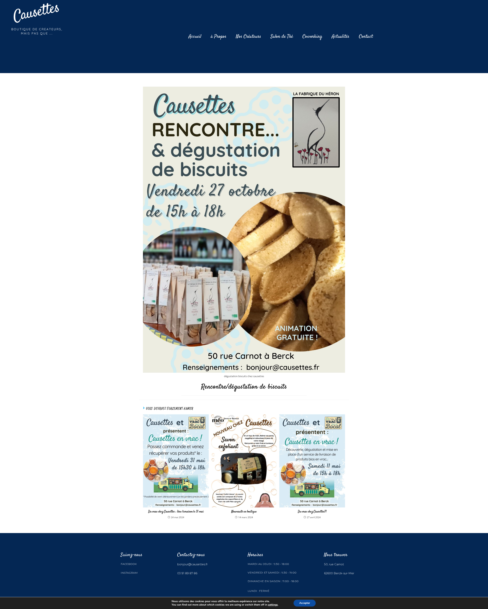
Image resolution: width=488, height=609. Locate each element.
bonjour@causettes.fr (192, 564)
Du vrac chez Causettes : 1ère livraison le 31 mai (176, 512)
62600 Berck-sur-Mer (339, 573)
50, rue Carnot (334, 564)
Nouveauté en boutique (244, 512)
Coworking (312, 36)
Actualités (340, 36)
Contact (366, 36)
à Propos (218, 36)
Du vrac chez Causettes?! (312, 512)
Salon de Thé (282, 36)
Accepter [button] (304, 603)
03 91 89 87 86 (187, 573)
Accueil (195, 36)
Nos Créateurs (248, 36)
